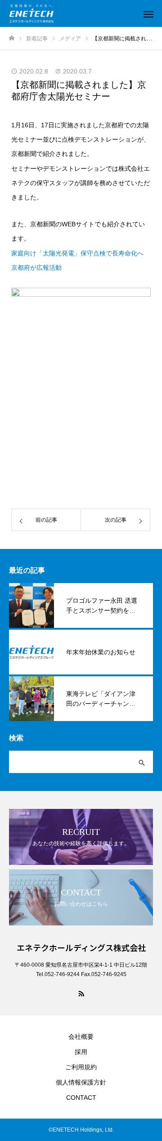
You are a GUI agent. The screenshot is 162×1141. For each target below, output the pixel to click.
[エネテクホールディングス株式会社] (72, 13)
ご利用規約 (81, 1067)
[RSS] (81, 993)
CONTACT (81, 1097)
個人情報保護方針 (81, 1082)
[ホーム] (11, 38)
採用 (81, 1051)
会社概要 (81, 1036)
